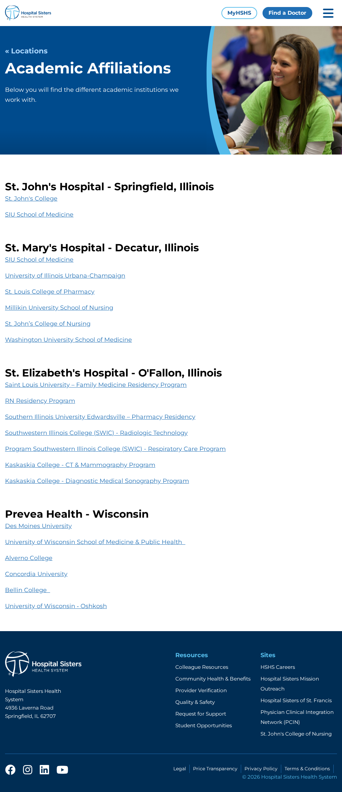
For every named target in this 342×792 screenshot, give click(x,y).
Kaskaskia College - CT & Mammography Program (80, 465)
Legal (179, 769)
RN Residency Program (40, 401)
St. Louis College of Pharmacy (50, 291)
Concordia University (36, 574)
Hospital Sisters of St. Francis (296, 700)
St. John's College (31, 198)
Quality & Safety (195, 702)
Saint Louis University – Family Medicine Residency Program (96, 384)
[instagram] (27, 770)
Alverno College (28, 558)
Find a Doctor (287, 13)
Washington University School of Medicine (68, 339)
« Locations (26, 50)
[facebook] (10, 770)
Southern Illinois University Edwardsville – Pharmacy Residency (100, 417)
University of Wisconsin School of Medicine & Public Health (95, 542)
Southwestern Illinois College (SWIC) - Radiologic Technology (96, 433)
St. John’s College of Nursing (48, 323)
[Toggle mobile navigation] (328, 13)
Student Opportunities (203, 725)
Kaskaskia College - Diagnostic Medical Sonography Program (97, 481)
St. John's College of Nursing (296, 734)
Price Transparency (215, 769)
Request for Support (200, 714)
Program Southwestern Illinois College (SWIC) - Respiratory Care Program (115, 449)
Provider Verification (201, 690)
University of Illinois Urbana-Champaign (65, 275)
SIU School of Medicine (39, 214)
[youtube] (62, 770)
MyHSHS (239, 13)
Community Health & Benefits (212, 679)
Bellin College (27, 590)
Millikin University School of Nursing (59, 307)
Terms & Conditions (307, 769)
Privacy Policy (261, 769)
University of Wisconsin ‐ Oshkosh (56, 606)
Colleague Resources (201, 667)
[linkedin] (44, 770)
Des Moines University (38, 526)
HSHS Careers (278, 667)
